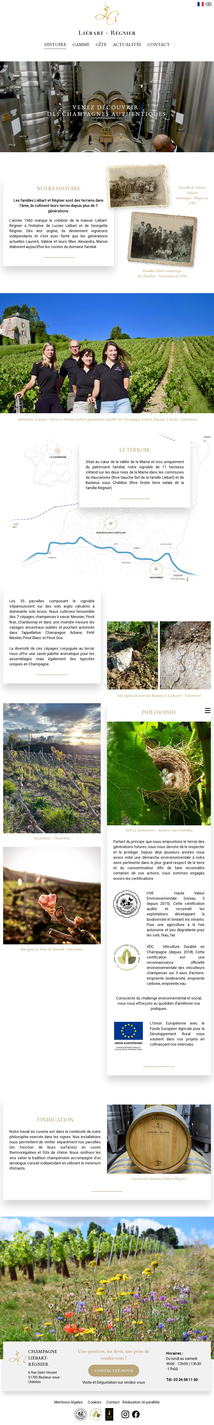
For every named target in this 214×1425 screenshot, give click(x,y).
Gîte (101, 44)
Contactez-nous (113, 1370)
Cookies (94, 1402)
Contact (158, 44)
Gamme (81, 44)
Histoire (55, 44)
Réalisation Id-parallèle (141, 1402)
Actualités (127, 44)
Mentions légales (68, 1402)
